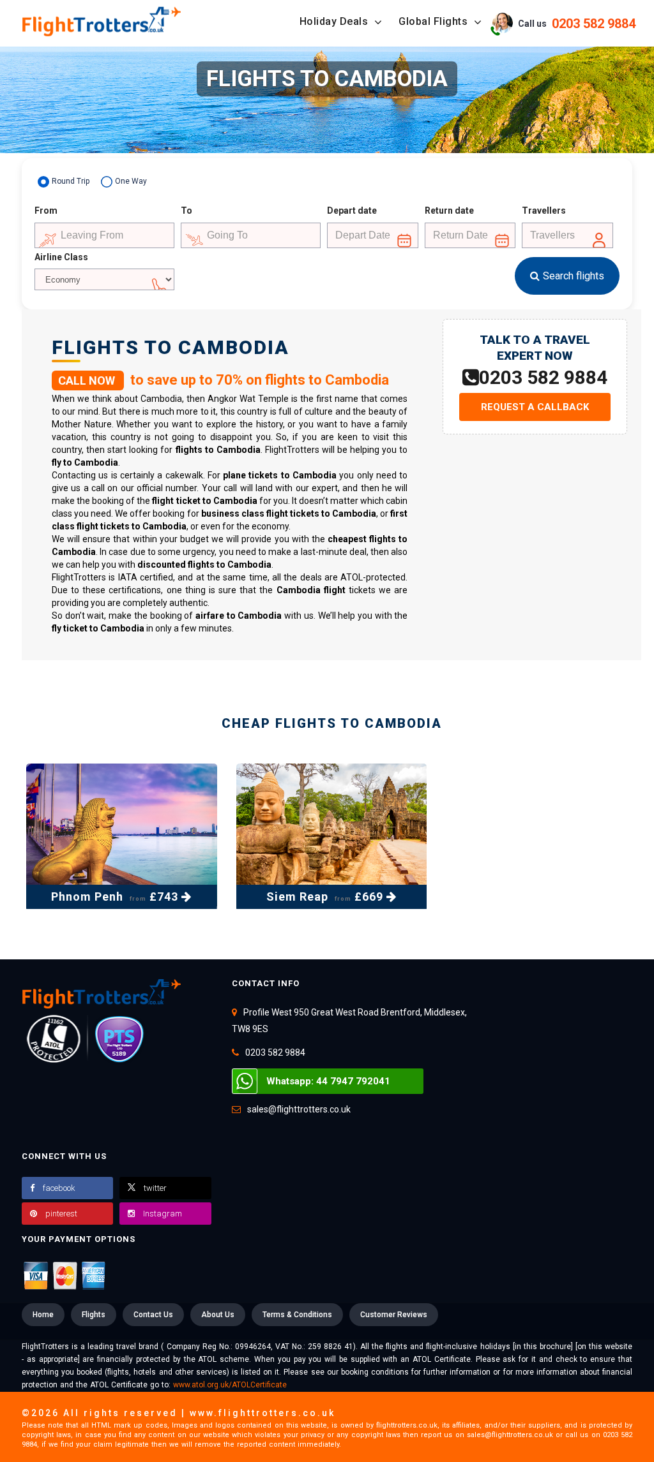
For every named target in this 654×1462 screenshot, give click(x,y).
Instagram (162, 1213)
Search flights (573, 276)
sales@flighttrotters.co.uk (299, 1109)
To (186, 210)
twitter (155, 1188)
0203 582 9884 (543, 377)
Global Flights (435, 21)
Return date (449, 210)
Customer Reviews (393, 1314)
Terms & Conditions (297, 1314)
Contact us (153, 1314)
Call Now (88, 380)
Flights (93, 1314)
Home (43, 1314)
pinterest (61, 1213)
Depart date (352, 210)
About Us (217, 1314)
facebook (59, 1188)
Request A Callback (535, 407)
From (45, 210)
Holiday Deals (335, 21)
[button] (566, 23)
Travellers (544, 210)
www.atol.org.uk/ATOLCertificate (230, 1384)
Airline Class (61, 257)
